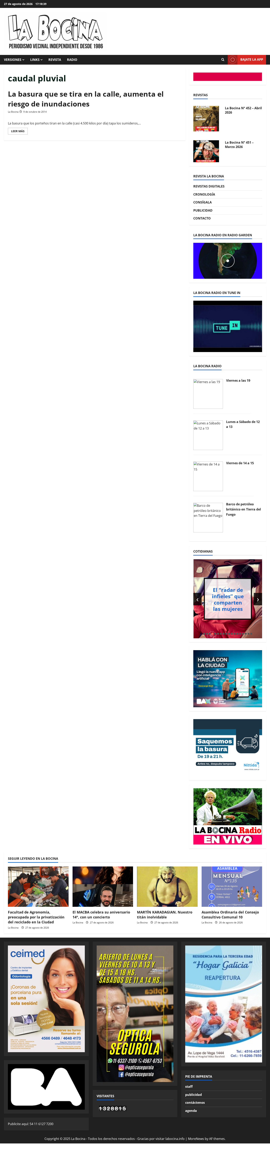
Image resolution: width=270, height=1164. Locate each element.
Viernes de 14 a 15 (240, 463)
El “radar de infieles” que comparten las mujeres (228, 599)
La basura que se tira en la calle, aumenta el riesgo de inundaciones (86, 99)
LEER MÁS (19, 132)
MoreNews (196, 1139)
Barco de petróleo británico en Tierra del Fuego (243, 509)
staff (189, 1086)
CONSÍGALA (202, 202)
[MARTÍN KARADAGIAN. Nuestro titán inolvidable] (167, 886)
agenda (191, 1110)
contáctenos (195, 1102)
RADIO (72, 59)
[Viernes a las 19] (208, 393)
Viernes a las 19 (238, 380)
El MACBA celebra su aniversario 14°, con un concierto (101, 914)
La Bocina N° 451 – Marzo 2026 (239, 144)
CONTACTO (202, 218)
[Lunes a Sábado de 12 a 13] (208, 435)
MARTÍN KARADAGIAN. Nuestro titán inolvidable (164, 914)
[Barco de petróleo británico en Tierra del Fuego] (208, 517)
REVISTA (54, 59)
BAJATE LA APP (251, 59)
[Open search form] (223, 59)
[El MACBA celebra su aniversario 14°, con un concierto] (103, 886)
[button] (204, 634)
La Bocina (13, 111)
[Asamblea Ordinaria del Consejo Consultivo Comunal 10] (232, 886)
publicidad (193, 1094)
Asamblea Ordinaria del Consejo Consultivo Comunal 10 (230, 914)
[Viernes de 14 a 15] (208, 476)
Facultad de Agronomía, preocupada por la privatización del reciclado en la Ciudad (36, 917)
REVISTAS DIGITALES (209, 186)
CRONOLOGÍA (204, 194)
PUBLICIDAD (202, 210)
